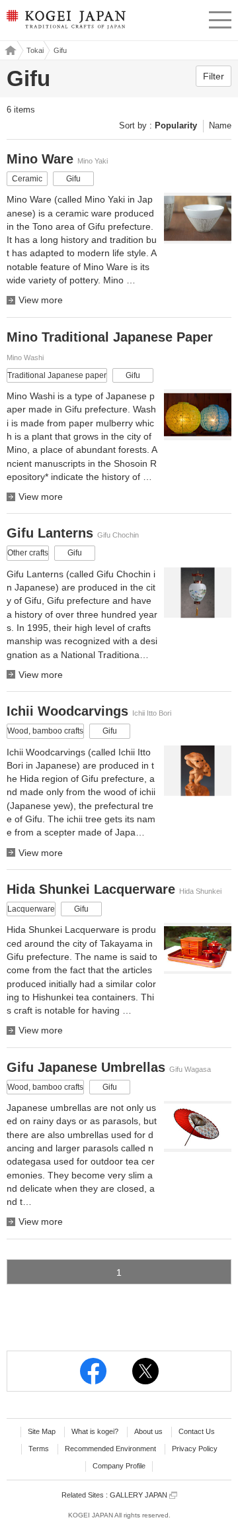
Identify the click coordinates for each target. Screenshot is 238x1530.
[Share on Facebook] (93, 1371)
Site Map (42, 1431)
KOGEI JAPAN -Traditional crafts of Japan (65, 23)
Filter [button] (213, 76)
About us (148, 1431)
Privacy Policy (195, 1449)
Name (220, 125)
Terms (38, 1449)
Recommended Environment (110, 1449)
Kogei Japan (9, 50)
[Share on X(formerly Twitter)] (145, 1371)
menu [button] (220, 18)
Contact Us (196, 1431)
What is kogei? (94, 1431)
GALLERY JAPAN (139, 1495)
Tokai (35, 50)
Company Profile (119, 1466)
